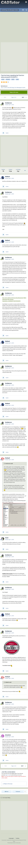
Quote (7, 133)
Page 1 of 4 (14, 97)
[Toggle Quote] (4, 463)
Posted (9, 104)
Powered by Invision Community (14, 842)
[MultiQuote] (3, 133)
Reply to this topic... (8, 783)
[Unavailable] (14, 515)
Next (23, 97)
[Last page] (26, 97)
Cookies (17, 838)
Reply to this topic (14, 92)
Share (7, 791)
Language (11, 838)
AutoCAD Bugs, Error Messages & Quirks (16, 87)
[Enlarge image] (12, 107)
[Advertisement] (14, 27)
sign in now (7, 775)
